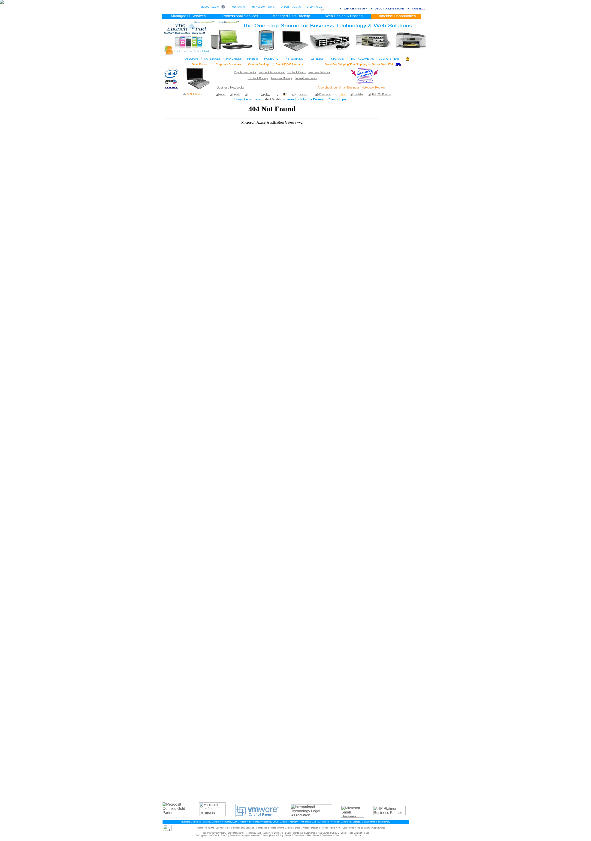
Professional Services (243, 828)
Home (200, 828)
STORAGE (337, 58)
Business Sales (223, 828)
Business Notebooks (230, 87)
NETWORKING (294, 58)
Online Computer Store (289, 828)
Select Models (272, 99)
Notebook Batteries (319, 72)
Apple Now (335, 828)
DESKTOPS (192, 58)
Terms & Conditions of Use (298, 835)
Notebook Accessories (271, 72)
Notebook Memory (281, 78)
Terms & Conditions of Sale (326, 835)
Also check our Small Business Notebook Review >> (353, 87)
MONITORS (271, 58)
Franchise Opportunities (373, 828)
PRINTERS (252, 58)
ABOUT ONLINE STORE (389, 8)
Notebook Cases (296, 72)
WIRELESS (317, 58)
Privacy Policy (276, 835)
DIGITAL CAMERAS (362, 58)
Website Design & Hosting (315, 828)
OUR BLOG (419, 8)
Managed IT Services (266, 828)
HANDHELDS (234, 58)
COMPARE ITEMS (389, 58)
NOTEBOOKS (212, 58)
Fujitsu (265, 94)
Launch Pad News (351, 828)
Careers (264, 835)
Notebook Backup (258, 78)
